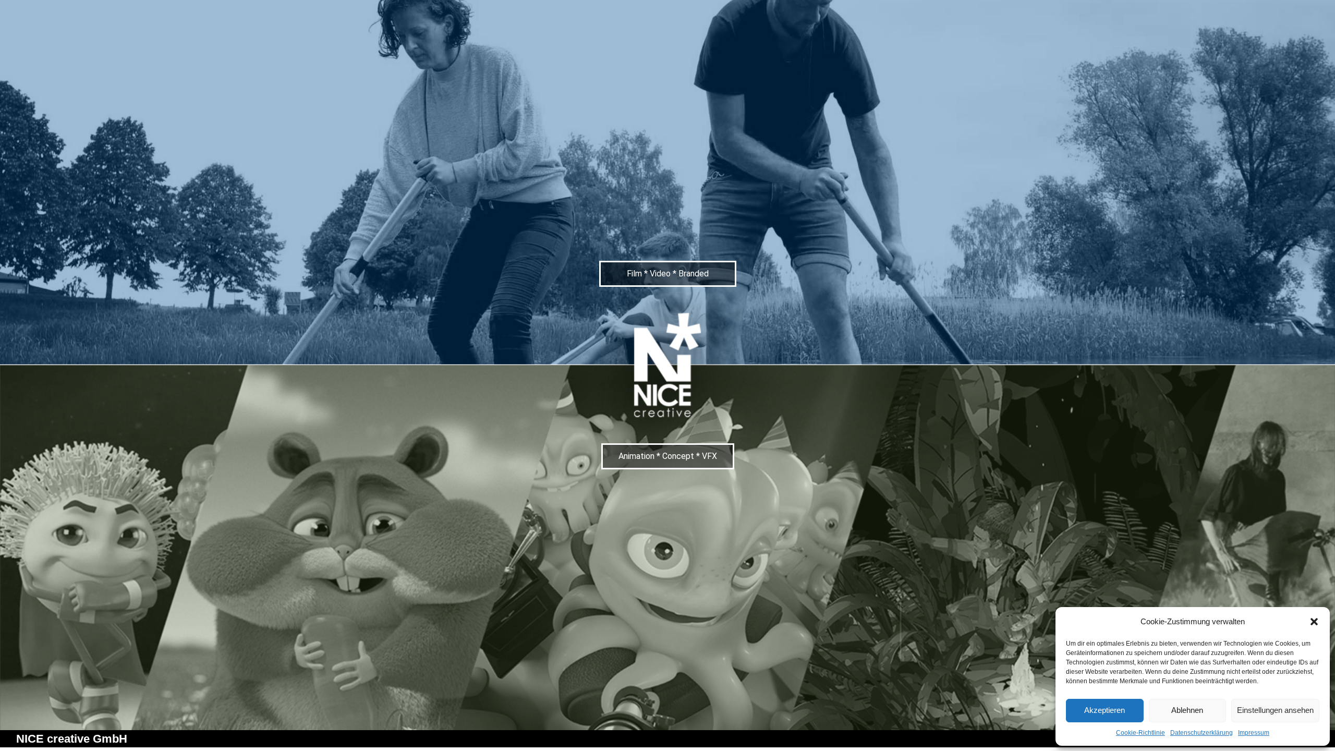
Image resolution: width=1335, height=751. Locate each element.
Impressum (1253, 732)
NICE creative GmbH (71, 738)
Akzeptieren (1104, 710)
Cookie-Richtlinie (1140, 732)
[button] (1314, 621)
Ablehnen (1187, 710)
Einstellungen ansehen (1275, 710)
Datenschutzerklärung (1201, 732)
